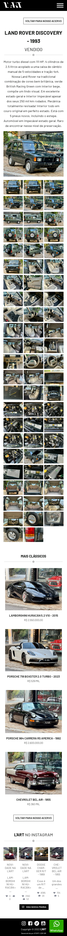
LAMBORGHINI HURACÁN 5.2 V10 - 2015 (33, 615)
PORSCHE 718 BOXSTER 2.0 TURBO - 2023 (33, 676)
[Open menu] (60, 5)
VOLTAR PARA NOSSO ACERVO (43, 21)
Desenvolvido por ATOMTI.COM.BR (33, 933)
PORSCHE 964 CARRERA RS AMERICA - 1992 (33, 738)
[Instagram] (15, 859)
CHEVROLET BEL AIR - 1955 (33, 799)
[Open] (10, 854)
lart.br (10, 850)
